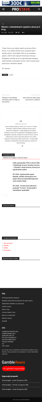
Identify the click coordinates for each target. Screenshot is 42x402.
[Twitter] (8, 39)
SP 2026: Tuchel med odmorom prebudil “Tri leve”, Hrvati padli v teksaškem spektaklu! (25, 188)
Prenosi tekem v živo (8, 312)
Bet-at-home (8, 243)
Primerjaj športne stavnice (10, 298)
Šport (7, 13)
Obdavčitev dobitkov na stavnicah (13, 303)
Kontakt (4, 321)
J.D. (6, 32)
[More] (17, 39)
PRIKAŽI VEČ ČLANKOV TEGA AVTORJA (15, 158)
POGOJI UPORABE (7, 342)
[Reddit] (19, 146)
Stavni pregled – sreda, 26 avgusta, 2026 (14, 389)
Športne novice (7, 318)
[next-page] (6, 195)
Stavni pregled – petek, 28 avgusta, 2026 (14, 380)
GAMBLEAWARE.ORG (9, 333)
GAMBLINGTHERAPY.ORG (10, 331)
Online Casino (6, 306)
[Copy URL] (13, 39)
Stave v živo (5, 309)
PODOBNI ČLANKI (8, 155)
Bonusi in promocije (8, 315)
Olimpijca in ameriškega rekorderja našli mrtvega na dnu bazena (10, 100)
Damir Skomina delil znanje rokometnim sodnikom (31, 99)
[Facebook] (4, 39)
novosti (11, 75)
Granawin (7, 250)
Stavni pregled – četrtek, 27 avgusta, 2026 (15, 385)
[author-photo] (21, 118)
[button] (3, 9)
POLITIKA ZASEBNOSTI (9, 338)
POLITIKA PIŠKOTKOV (9, 340)
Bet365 (6, 245)
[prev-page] (3, 195)
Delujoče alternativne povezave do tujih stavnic (17, 301)
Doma (2, 13)
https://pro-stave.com (21, 124)
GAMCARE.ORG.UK (8, 335)
